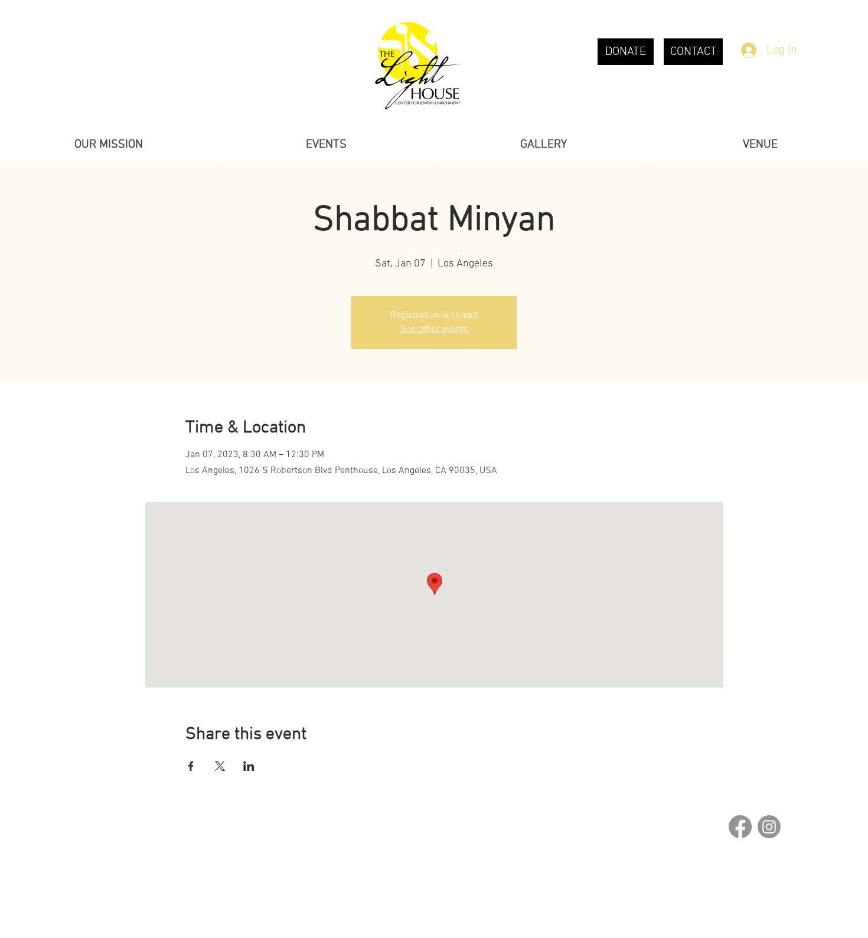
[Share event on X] (220, 766)
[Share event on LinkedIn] (248, 766)
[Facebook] (740, 826)
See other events (434, 330)
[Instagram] (769, 826)
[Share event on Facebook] (191, 766)
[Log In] (748, 50)
